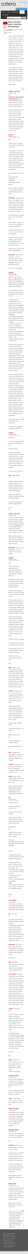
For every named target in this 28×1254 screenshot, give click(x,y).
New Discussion (5, 23)
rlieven (10, 1059)
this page (16, 524)
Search (5, 33)
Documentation (15, 12)
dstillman (11, 91)
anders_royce (12, 1183)
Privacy (12, 1235)
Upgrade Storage (23, 9)
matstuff (11, 29)
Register (25, 2)
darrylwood (12, 944)
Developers (12, 1233)
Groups (8, 12)
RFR (10, 667)
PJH (10, 962)
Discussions (7, 30)
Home (3, 12)
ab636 (10, 776)
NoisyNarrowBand (14, 1075)
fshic (10, 752)
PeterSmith (12, 198)
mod (10, 734)
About (13, 1236)
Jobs (10, 1236)
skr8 (10, 475)
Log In (21, 2)
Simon (10, 1098)
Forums (22, 12)
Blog (4, 1233)
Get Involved (5, 14)
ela (9, 797)
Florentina (11, 1145)
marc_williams (12, 900)
